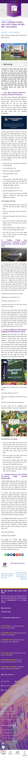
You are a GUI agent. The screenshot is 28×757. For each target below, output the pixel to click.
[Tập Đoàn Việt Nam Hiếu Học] (14, 10)
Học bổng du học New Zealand (11, 741)
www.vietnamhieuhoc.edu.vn (12, 686)
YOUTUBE (19, 681)
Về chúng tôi (6, 708)
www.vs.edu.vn (7, 690)
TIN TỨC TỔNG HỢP (6, 20)
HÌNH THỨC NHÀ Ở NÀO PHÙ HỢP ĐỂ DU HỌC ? (7, 576)
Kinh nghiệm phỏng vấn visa (10, 719)
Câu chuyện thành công (9, 714)
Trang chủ (4, 32)
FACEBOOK (6, 681)
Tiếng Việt (12, 1)
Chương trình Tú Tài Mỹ (9, 711)
